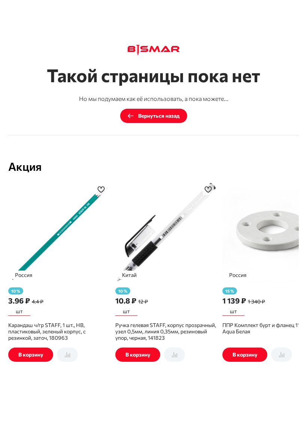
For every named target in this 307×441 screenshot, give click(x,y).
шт (19, 311)
